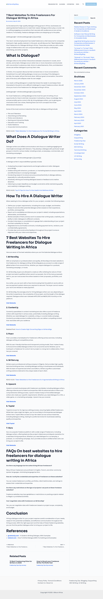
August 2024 (78, 99)
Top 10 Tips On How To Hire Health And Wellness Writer (34, 190)
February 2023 (79, 120)
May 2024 (77, 108)
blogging (77, 135)
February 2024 (79, 117)
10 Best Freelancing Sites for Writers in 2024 (21, 562)
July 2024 (77, 102)
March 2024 (78, 114)
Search (76, 15)
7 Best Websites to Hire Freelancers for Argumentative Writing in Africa (39, 380)
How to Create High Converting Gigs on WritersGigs (34, 329)
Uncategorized (79, 153)
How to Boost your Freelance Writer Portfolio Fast (48, 562)
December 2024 (79, 87)
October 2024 (79, 93)
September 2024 (80, 96)
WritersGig (78, 159)
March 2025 (78, 81)
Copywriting (70, 4)
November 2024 (79, 90)
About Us (49, 583)
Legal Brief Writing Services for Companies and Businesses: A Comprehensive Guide (84, 43)
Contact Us (42, 583)
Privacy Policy (42, 581)
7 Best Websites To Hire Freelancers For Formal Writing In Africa (37, 131)
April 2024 (77, 111)
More (77, 4)
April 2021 (77, 123)
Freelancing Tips (53, 4)
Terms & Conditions (54, 581)
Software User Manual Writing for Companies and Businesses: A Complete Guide (85, 36)
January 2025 (79, 84)
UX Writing (78, 156)
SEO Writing (78, 147)
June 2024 (77, 105)
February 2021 (79, 126)
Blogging (62, 4)
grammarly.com (13, 535)
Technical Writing (80, 150)
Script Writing (79, 144)
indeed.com (12, 538)
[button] (79, 4)
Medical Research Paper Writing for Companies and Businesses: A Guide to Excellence (85, 29)
